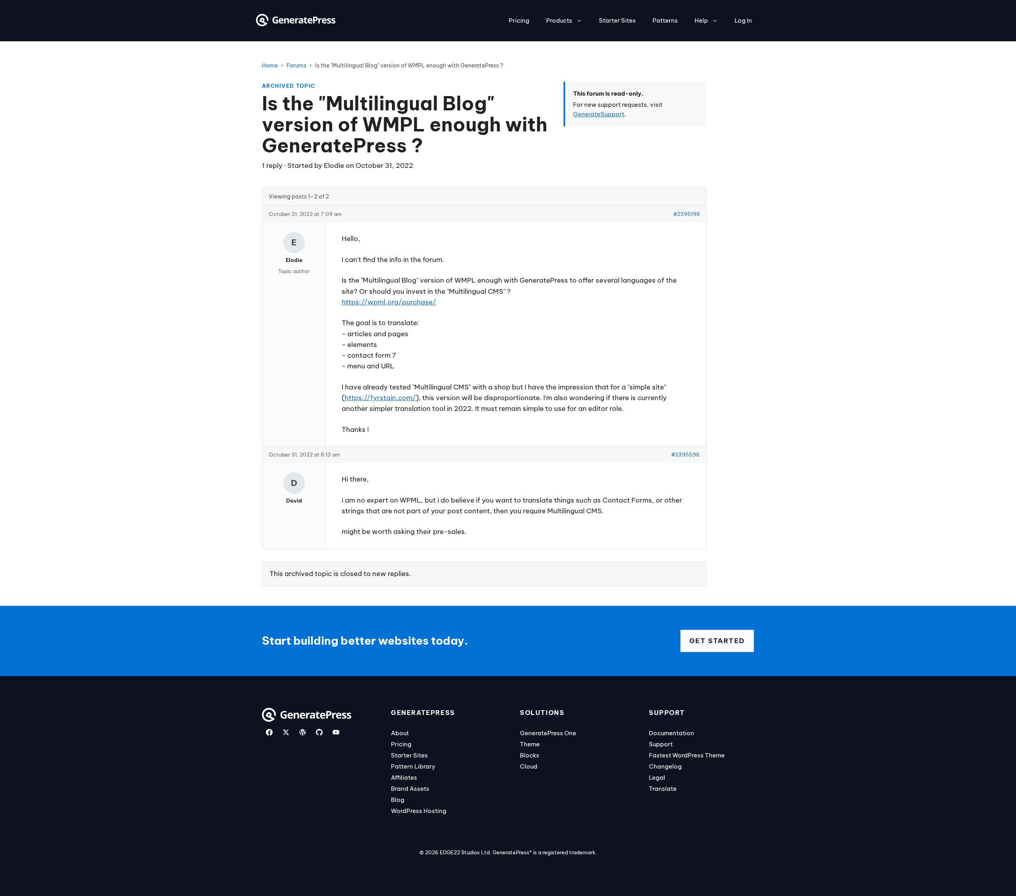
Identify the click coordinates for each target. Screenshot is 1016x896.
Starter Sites (617, 20)
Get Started (717, 640)
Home (270, 65)
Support (661, 744)
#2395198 (686, 214)
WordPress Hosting (418, 811)
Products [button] (559, 20)
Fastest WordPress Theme (687, 755)
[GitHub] (319, 732)
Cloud (528, 766)
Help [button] (701, 20)
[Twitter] (286, 732)
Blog (397, 800)
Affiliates (404, 777)
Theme (530, 744)
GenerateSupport (598, 114)
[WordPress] (302, 732)
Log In (743, 20)
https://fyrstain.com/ (380, 397)
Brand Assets (410, 788)
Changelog (665, 766)
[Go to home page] (295, 23)
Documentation (671, 733)
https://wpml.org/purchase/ (389, 302)
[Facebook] (269, 732)
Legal (657, 777)
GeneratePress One (548, 733)
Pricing (519, 20)
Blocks (529, 755)
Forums (296, 65)
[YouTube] (336, 732)
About (400, 733)
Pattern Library (413, 766)
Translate (663, 788)
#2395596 (685, 454)
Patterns (665, 20)
